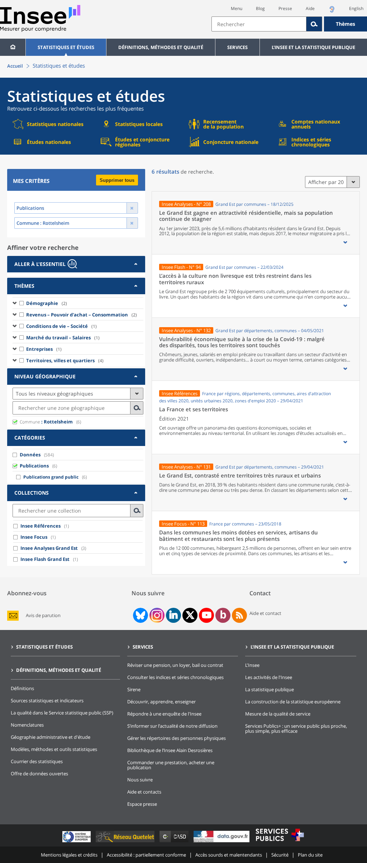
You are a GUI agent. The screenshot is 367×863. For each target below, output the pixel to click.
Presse (285, 8)
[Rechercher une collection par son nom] (136, 510)
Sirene (133, 689)
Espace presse (142, 804)
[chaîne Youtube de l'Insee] (206, 615)
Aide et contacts (144, 792)
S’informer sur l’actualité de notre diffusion (172, 726)
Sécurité (280, 855)
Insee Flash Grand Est (45, 559)
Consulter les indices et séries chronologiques (175, 677)
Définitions (22, 688)
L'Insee (252, 665)
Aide (310, 8)
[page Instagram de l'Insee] (156, 615)
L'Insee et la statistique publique (313, 47)
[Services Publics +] (279, 842)
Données (30, 454)
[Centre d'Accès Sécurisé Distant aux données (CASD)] (174, 842)
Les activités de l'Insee (268, 677)
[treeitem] (78, 303)
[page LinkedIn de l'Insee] (173, 615)
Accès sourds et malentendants (228, 855)
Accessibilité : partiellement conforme (146, 855)
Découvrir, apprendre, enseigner (161, 701)
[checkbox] (21, 302)
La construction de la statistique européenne (292, 701)
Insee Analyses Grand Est (49, 548)
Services (237, 47)
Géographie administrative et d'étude (50, 737)
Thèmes (345, 23)
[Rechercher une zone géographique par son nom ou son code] (136, 407)
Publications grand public (50, 477)
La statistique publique (269, 689)
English (356, 8)
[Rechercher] (314, 23)
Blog (260, 8)
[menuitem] (12, 47)
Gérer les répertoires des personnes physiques (176, 738)
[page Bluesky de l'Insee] (140, 615)
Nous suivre (140, 779)
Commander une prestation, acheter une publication (170, 765)
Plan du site (310, 855)
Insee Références (40, 526)
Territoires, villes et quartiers (65, 360)
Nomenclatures (27, 725)
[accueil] (12, 47)
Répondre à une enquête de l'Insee (164, 714)
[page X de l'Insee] (190, 615)
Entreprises (44, 349)
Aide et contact (265, 613)
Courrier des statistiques (37, 761)
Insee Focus (33, 537)
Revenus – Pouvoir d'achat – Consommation (81, 314)
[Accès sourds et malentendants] (331, 11)
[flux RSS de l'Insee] (239, 615)
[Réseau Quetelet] (126, 842)
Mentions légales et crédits (69, 855)
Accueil (15, 66)
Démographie (46, 303)
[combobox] (289, 23)
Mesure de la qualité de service (277, 714)
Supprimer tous (117, 180)
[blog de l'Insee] (223, 615)
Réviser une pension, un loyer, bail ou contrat (175, 665)
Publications (34, 465)
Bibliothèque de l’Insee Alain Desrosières (170, 750)
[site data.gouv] (222, 842)
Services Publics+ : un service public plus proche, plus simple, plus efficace (296, 728)
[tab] (76, 264)
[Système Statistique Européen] (77, 842)
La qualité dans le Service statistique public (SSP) (62, 712)
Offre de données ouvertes (39, 773)
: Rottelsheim (46, 421)
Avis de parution (43, 615)
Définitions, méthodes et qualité (160, 47)
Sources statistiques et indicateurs (47, 700)
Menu (236, 8)
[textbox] (258, 23)
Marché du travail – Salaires (63, 337)
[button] (345, 242)
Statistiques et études (66, 47)
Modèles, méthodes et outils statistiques (54, 749)
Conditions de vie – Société (61, 326)
